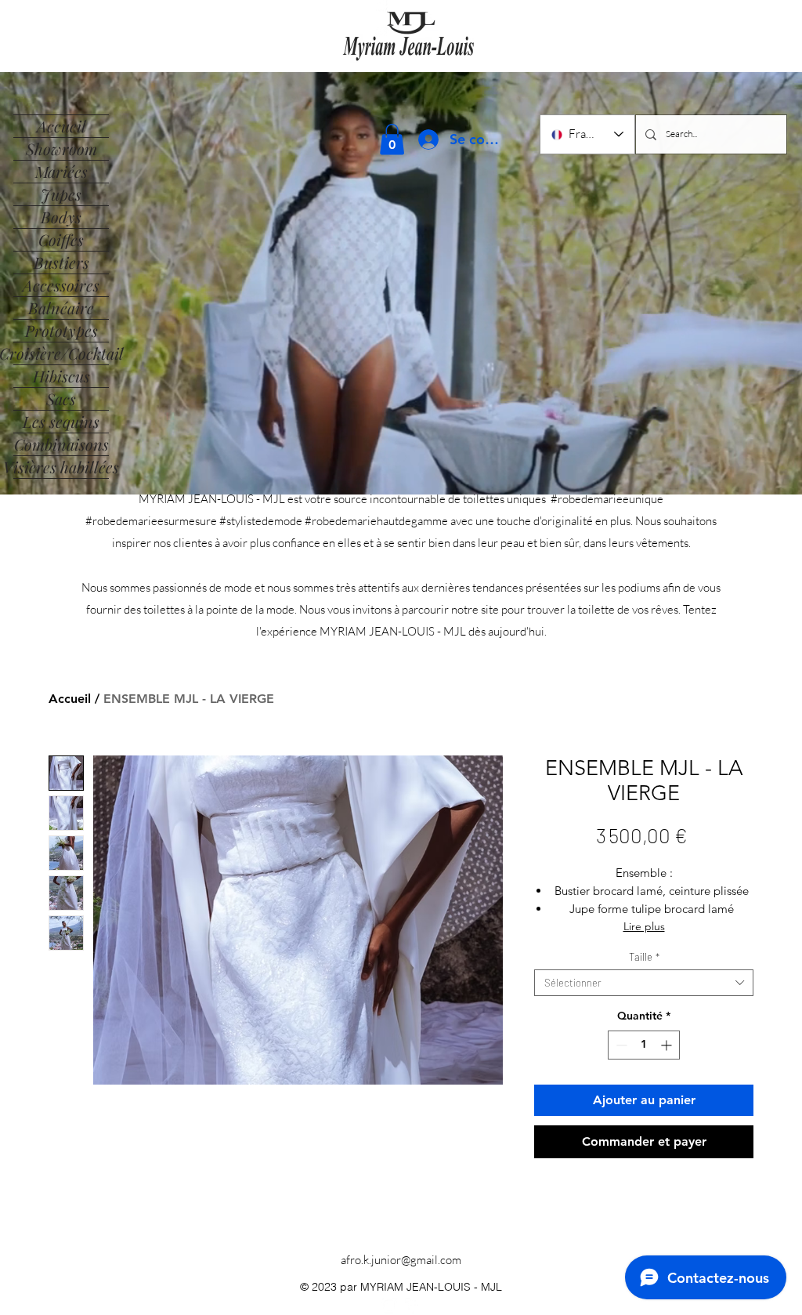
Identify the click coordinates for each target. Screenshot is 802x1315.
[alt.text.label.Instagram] (389, 1305)
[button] (392, 139)
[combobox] (643, 982)
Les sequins (61, 421)
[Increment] (667, 1045)
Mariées (61, 171)
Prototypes (61, 330)
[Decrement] (620, 1045)
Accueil (61, 125)
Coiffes (61, 239)
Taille (644, 957)
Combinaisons (61, 444)
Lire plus (644, 926)
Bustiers (61, 262)
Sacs (61, 398)
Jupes (61, 194)
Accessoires (61, 284)
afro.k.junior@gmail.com (401, 1259)
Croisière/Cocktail (61, 353)
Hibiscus (61, 375)
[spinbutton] (644, 1045)
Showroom (61, 148)
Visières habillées (61, 466)
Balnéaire (61, 307)
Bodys (61, 216)
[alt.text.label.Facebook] (413, 1305)
